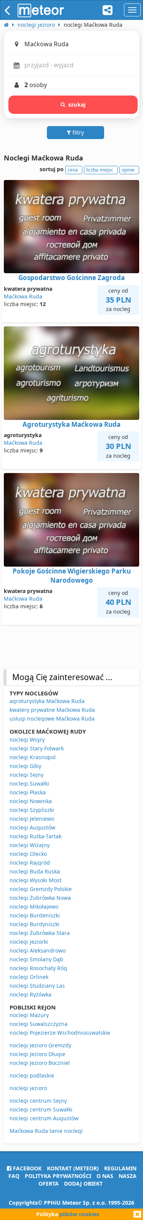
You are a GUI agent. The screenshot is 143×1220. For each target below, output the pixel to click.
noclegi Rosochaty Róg (38, 968)
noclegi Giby (25, 766)
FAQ (13, 1175)
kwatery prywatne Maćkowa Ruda (52, 709)
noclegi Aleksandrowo (38, 950)
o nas (104, 1175)
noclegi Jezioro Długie (37, 1054)
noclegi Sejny (26, 774)
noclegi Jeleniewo (32, 818)
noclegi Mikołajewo (34, 906)
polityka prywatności (58, 1175)
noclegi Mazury (29, 1015)
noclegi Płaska (28, 792)
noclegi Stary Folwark (37, 748)
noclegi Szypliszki (32, 809)
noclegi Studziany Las (37, 985)
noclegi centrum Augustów (44, 1118)
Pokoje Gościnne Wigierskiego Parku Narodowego (72, 576)
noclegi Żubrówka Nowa (40, 897)
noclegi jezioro (28, 1088)
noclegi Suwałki (29, 783)
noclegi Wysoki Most (35, 880)
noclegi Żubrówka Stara (40, 932)
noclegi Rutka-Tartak (35, 836)
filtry (77, 132)
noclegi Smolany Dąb (36, 959)
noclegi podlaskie (32, 1075)
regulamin (120, 1168)
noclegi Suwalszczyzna (38, 1023)
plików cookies (79, 1214)
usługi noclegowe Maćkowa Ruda (52, 718)
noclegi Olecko (28, 853)
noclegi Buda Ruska (35, 871)
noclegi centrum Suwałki (41, 1109)
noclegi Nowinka (31, 801)
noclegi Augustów (32, 827)
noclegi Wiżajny (30, 845)
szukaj (76, 104)
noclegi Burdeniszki (35, 915)
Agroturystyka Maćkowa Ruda (71, 424)
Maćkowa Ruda (23, 296)
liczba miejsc (99, 170)
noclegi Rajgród (30, 862)
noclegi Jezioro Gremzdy (40, 1045)
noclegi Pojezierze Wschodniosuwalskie (60, 1032)
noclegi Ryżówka (30, 994)
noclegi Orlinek (29, 976)
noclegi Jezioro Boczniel (40, 1062)
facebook (26, 1168)
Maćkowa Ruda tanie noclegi (46, 1130)
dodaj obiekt (83, 1183)
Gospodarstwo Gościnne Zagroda (71, 277)
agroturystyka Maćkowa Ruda (47, 701)
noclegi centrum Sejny (38, 1100)
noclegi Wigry (27, 739)
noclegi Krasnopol (33, 757)
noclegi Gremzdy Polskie (41, 889)
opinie (128, 170)
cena (72, 170)
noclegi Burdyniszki (34, 924)
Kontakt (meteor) (73, 1168)
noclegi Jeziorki (29, 941)
